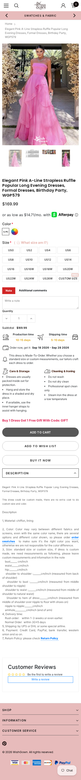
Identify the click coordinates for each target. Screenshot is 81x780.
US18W (47, 269)
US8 (11, 259)
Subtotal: (8, 328)
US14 (68, 259)
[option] (40, 15)
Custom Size (68, 278)
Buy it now (40, 460)
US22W (11, 278)
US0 (11, 250)
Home (8, 23)
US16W (29, 269)
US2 (29, 250)
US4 (47, 250)
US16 (10, 269)
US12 (47, 259)
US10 (29, 259)
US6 (68, 250)
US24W (29, 278)
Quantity (7, 311)
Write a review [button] (41, 679)
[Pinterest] (4, 743)
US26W (48, 278)
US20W (68, 269)
